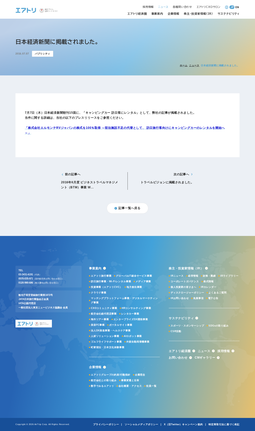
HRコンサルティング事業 (136, 308)
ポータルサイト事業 (120, 324)
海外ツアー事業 (100, 319)
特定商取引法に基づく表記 (224, 424)
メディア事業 (143, 281)
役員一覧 (151, 386)
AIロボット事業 (133, 336)
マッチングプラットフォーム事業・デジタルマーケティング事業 (124, 300)
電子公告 (213, 298)
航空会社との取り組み (104, 380)
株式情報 (208, 281)
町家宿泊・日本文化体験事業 (107, 347)
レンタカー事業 (130, 313)
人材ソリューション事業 (105, 336)
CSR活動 (176, 331)
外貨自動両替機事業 (138, 341)
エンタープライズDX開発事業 (130, 319)
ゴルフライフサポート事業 (106, 341)
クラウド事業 (98, 292)
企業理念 (140, 374)
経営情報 (193, 275)
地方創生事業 (134, 287)
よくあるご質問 (218, 292)
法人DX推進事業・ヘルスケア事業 (111, 330)
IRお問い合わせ (180, 298)
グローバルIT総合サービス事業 (134, 275)
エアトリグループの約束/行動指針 (110, 374)
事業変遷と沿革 (130, 380)
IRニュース (177, 275)
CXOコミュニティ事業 (104, 308)
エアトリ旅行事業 (101, 275)
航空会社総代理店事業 (104, 313)
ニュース (194, 65)
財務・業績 (209, 275)
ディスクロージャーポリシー (187, 292)
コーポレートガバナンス (185, 281)
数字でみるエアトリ (102, 386)
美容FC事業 (98, 324)
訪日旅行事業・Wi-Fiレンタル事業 (111, 281)
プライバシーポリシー (106, 424)
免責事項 (198, 298)
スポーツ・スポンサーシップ (187, 325)
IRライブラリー (229, 275)
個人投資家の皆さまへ (183, 287)
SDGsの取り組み (218, 325)
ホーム (183, 65)
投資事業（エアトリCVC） (106, 287)
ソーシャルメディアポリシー (141, 424)
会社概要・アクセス (130, 386)
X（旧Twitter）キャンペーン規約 (183, 424)
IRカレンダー (209, 287)
